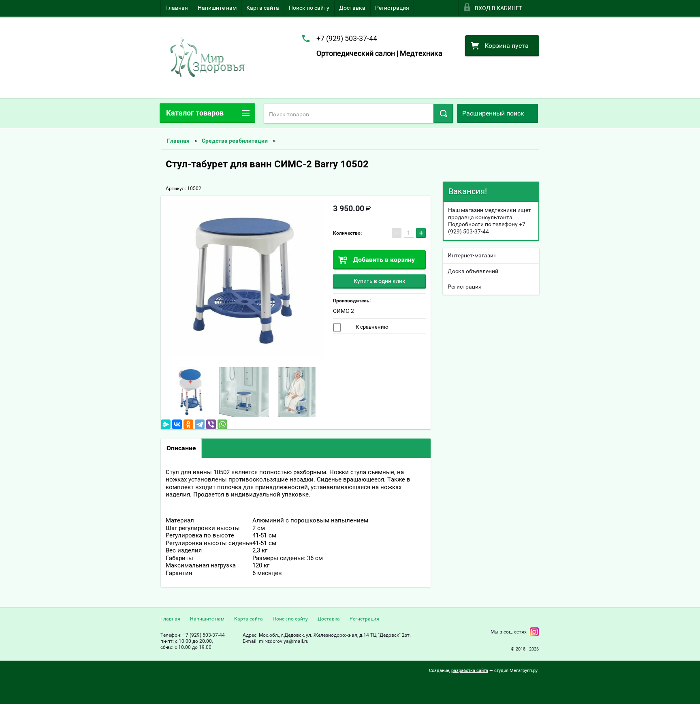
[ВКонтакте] (177, 424)
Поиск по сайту (309, 7)
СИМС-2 (343, 311)
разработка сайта (469, 670)
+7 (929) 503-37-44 (346, 38)
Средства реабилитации (235, 140)
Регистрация (392, 7)
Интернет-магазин (472, 255)
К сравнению (371, 327)
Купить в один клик (379, 281)
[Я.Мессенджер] (166, 424)
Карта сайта (262, 7)
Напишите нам (217, 7)
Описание (181, 448)
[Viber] (211, 424)
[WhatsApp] (222, 424)
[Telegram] (200, 424)
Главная (176, 7)
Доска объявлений (473, 271)
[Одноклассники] (188, 424)
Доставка (352, 7)
